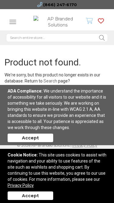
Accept (30, 138)
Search (50, 81)
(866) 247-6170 (60, 4)
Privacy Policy (21, 185)
